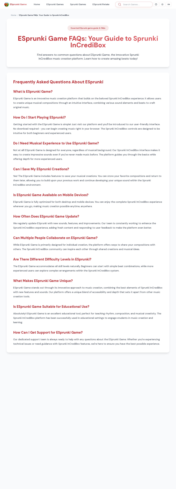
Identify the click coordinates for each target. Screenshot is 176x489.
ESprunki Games (55, 4)
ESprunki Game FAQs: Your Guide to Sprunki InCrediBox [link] (44, 15)
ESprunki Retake (101, 4)
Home (37, 4)
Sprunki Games (78, 4)
